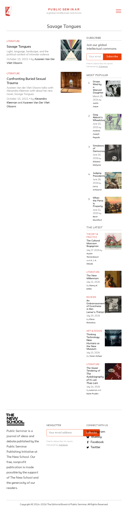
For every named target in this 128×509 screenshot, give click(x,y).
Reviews (91, 297)
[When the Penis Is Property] (113, 205)
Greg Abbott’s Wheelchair (99, 118)
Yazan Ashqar (95, 356)
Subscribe (112, 57)
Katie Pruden (92, 393)
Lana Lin (93, 390)
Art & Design (94, 331)
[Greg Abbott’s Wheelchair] (113, 122)
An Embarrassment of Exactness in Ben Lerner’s (98, 306)
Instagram (97, 431)
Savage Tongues (19, 46)
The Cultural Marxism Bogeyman (93, 243)
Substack (103, 67)
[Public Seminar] (8, 11)
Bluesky (96, 437)
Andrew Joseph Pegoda (96, 133)
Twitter (95, 447)
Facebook (97, 442)
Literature (13, 41)
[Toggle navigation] (118, 11)
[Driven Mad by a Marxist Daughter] (113, 89)
